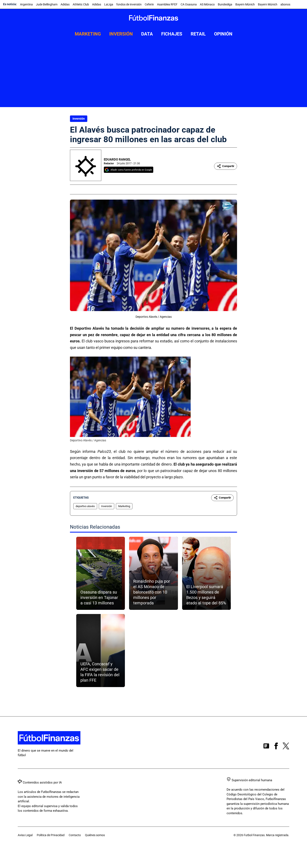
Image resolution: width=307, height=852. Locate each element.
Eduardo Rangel (117, 159)
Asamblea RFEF (167, 4)
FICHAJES (171, 34)
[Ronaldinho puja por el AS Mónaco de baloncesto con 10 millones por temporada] (153, 573)
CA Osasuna (189, 4)
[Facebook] (276, 747)
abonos (285, 4)
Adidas (65, 4)
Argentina (26, 4)
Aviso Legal (25, 835)
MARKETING (88, 34)
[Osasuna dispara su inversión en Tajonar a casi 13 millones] (100, 573)
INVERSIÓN (121, 34)
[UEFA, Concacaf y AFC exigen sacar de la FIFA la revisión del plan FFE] (100, 650)
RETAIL (198, 34)
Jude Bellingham (46, 4)
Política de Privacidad (51, 835)
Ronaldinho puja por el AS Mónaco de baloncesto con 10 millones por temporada (151, 592)
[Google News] (266, 747)
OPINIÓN (223, 34)
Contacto (75, 835)
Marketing (124, 506)
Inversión (78, 118)
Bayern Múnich (245, 4)
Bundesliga (225, 4)
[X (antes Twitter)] (286, 747)
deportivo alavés (85, 506)
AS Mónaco (207, 4)
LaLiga (108, 4)
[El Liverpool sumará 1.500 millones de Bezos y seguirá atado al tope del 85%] (206, 573)
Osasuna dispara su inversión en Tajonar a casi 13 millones (99, 597)
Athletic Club (81, 4)
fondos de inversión (129, 4)
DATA (147, 34)
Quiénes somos (95, 835)
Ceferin (149, 4)
